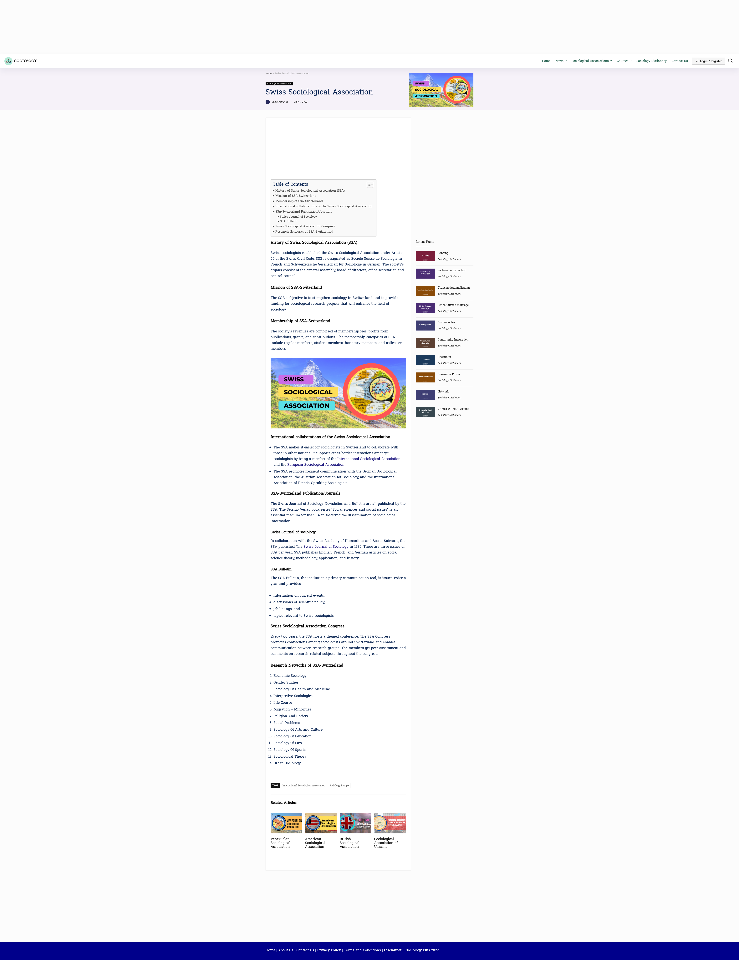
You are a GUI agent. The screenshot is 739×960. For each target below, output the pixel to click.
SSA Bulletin (289, 221)
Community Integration (453, 339)
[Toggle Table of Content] (368, 184)
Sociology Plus (279, 102)
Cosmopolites (446, 322)
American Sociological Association (315, 843)
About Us (285, 950)
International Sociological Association (368, 459)
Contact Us (680, 61)
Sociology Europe (339, 785)
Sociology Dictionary (651, 61)
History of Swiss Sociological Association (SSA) (310, 190)
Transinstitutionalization (454, 287)
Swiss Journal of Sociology (298, 217)
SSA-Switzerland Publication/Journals (303, 211)
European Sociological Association (315, 465)
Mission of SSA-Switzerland (296, 195)
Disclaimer (393, 950)
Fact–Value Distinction (452, 270)
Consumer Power (449, 374)
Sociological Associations (590, 61)
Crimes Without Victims (453, 409)
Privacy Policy (329, 950)
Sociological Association (279, 83)
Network (443, 391)
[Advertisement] (369, 27)
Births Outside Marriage (453, 305)
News (559, 61)
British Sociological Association (349, 843)
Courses (622, 61)
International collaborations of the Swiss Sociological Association (323, 206)
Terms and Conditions (362, 950)
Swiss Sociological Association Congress (305, 226)
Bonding (443, 253)
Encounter (444, 357)
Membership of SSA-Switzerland (299, 201)
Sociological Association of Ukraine (386, 843)
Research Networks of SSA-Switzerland (304, 231)
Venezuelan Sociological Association (280, 843)
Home (546, 61)
